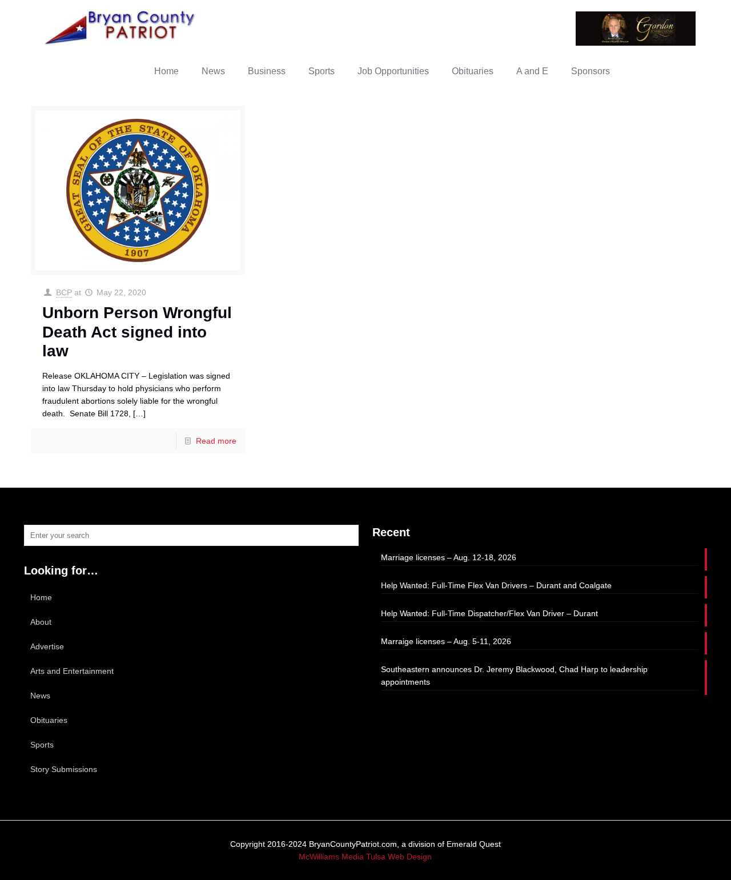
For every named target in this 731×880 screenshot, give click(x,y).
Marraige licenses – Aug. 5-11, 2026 (446, 641)
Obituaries (48, 720)
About (40, 621)
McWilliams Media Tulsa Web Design (365, 856)
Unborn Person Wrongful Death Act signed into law (137, 332)
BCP (64, 292)
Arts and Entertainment (72, 671)
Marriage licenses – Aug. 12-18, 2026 (448, 557)
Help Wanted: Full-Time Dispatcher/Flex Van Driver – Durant (489, 613)
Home (41, 597)
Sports (42, 744)
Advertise (47, 646)
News (40, 695)
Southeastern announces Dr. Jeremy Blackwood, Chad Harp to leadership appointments (514, 675)
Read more (216, 440)
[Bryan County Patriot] (121, 27)
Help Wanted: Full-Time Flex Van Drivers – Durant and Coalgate (496, 585)
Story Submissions (63, 769)
